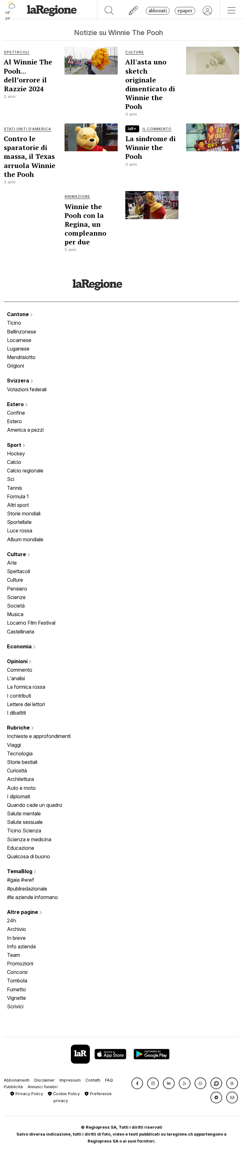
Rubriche (19, 727)
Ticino (14, 323)
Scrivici (15, 1006)
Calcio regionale (25, 470)
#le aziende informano (32, 897)
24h (11, 920)
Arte (12, 563)
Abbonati (158, 11)
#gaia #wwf (20, 880)
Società (16, 606)
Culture (17, 554)
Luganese (18, 348)
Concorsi (17, 972)
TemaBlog (20, 871)
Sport (14, 445)
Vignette (16, 998)
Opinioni (18, 661)
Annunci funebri (43, 1086)
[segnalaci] (134, 10)
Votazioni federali (27, 389)
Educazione (20, 848)
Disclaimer (44, 1080)
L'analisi (16, 678)
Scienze (16, 597)
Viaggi (14, 745)
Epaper (185, 11)
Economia (20, 646)
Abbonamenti (16, 1080)
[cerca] (109, 10)
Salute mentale (24, 813)
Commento (19, 670)
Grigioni (15, 366)
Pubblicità (13, 1086)
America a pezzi (25, 430)
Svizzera (18, 380)
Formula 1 (18, 496)
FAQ (109, 1080)
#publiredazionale (27, 888)
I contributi (19, 696)
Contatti (92, 1080)
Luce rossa (19, 530)
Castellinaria (20, 631)
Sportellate (19, 522)
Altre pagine (23, 912)
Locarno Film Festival (31, 623)
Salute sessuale (25, 822)
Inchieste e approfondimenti (39, 736)
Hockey (16, 453)
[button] (137, 1083)
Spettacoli (18, 571)
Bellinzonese (21, 331)
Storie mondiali (23, 513)
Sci (10, 479)
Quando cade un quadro (34, 805)
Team (13, 955)
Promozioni (20, 963)
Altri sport (18, 505)
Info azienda (21, 946)
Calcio (14, 462)
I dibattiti (16, 713)
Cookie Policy (66, 1093)
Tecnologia (20, 753)
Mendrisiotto (21, 357)
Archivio (16, 929)
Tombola (17, 980)
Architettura (20, 779)
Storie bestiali (22, 762)
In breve (16, 938)
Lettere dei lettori (26, 704)
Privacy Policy (28, 1093)
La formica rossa (26, 687)
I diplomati (18, 796)
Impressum (70, 1080)
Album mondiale (25, 539)
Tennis (14, 488)
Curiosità (17, 770)
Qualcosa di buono (28, 856)
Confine (16, 413)
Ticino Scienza (24, 830)
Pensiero (17, 588)
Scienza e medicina (29, 839)
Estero (16, 404)
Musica (15, 614)
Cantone (18, 314)
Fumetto (16, 989)
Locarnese (19, 340)
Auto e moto (21, 788)
